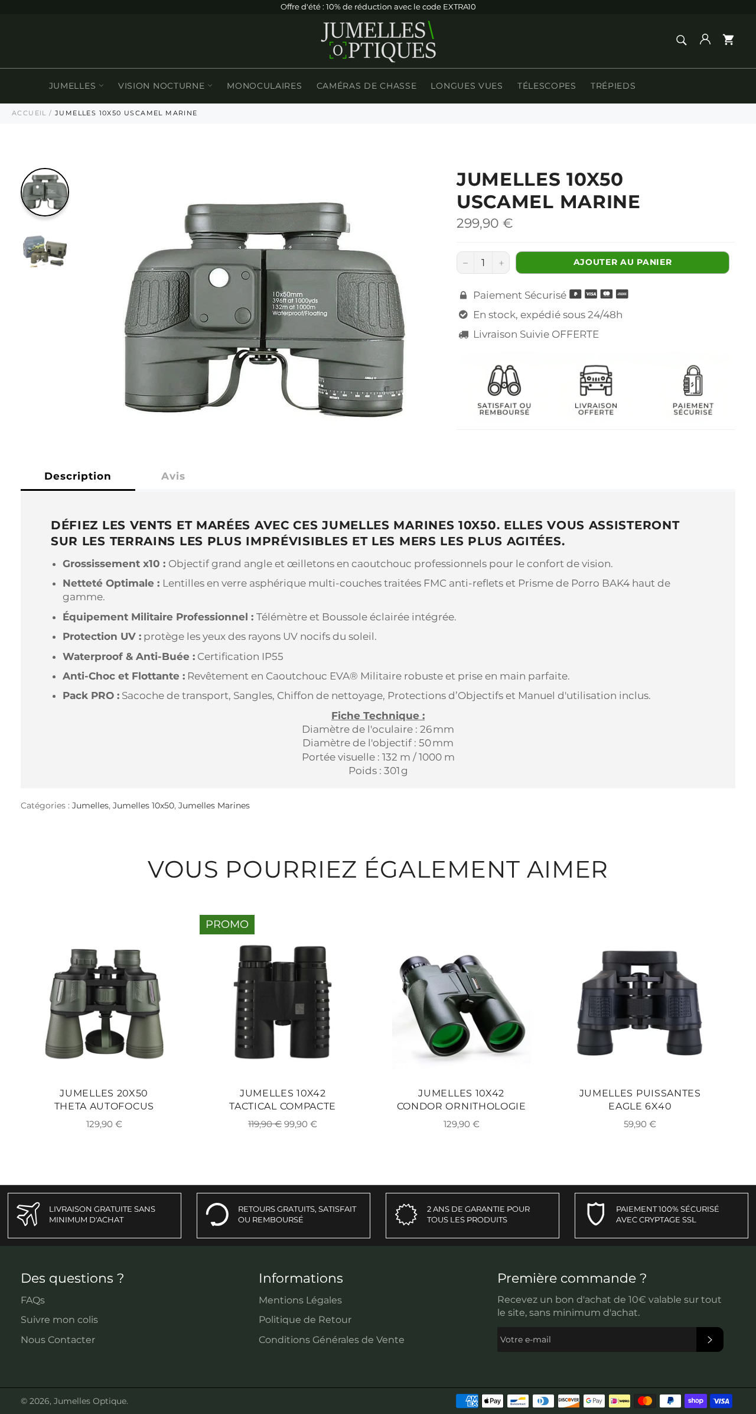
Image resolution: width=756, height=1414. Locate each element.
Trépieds (613, 85)
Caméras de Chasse (367, 85)
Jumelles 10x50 (143, 805)
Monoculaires (264, 85)
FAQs (33, 1300)
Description (78, 476)
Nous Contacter (58, 1339)
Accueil (29, 113)
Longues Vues (467, 85)
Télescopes (546, 85)
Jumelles (74, 85)
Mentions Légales (300, 1300)
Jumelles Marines (214, 805)
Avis (173, 476)
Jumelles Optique (90, 1401)
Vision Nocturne (162, 85)
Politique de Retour (305, 1319)
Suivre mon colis (59, 1319)
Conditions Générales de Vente (332, 1339)
